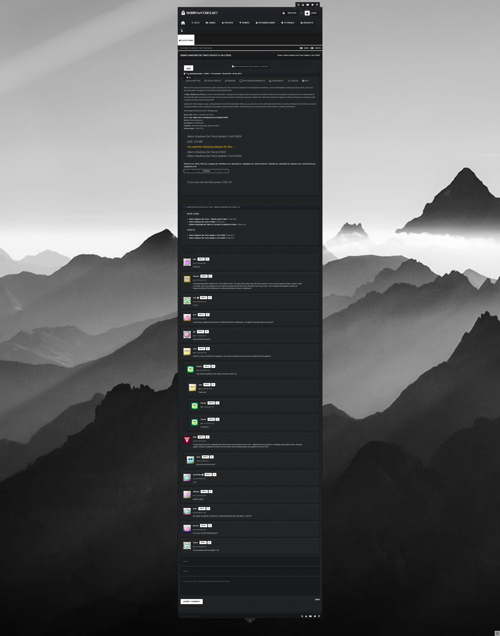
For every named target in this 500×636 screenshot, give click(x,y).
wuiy (194, 298)
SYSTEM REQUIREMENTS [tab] (253, 81)
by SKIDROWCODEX (194, 74)
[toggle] (497, 633)
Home (280, 55)
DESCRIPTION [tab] (194, 81)
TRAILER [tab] (294, 81)
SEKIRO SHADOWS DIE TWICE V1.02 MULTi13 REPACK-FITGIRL (212, 225)
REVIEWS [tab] (231, 81)
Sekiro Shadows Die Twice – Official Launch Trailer (208, 219)
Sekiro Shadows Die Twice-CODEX (202, 222)
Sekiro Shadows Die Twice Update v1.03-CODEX (207, 235)
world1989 (197, 475)
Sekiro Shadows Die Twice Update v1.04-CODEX (207, 238)
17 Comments (215, 74)
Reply (201, 259)
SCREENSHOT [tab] (277, 81)
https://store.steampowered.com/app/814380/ (210, 117)
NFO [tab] (306, 81)
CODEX (206, 74)
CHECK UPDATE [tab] (214, 81)
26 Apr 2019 (226, 74)
